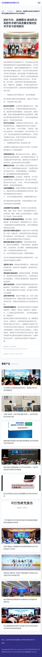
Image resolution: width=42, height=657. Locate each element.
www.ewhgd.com (18, 649)
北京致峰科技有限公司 (10, 3)
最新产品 (6, 363)
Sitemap (34, 652)
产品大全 (10, 11)
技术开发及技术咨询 (31, 649)
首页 (3, 11)
